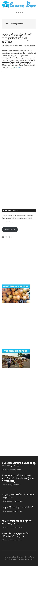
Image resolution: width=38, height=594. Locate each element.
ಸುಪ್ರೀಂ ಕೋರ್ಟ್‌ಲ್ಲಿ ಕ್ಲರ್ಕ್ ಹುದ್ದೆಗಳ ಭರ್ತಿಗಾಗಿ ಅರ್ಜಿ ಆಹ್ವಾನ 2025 (16, 534)
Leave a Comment (29, 45)
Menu (20, 13)
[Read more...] (17, 67)
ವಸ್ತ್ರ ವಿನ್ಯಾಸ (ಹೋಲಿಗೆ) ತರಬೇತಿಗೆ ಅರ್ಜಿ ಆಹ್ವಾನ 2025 (18, 495)
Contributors (20, 557)
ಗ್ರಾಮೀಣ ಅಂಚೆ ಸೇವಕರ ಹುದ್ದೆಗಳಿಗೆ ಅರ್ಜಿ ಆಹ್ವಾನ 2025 (16, 522)
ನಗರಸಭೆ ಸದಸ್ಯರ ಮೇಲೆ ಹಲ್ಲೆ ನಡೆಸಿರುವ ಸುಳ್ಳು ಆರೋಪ (16, 38)
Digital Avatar (29, 559)
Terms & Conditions (11, 559)
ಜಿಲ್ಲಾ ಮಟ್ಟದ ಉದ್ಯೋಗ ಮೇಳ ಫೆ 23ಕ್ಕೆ (17, 507)
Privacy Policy (29, 557)
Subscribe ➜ (9, 229)
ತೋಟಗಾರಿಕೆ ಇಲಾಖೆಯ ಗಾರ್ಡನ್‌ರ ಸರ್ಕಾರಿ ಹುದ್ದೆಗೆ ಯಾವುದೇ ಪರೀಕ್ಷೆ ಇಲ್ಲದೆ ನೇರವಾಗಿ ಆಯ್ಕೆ (18, 478)
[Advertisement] (19, 96)
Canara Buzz (19, 4)
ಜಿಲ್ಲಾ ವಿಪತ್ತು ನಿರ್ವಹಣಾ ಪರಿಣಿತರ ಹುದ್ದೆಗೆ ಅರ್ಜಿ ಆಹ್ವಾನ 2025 (19, 464)
